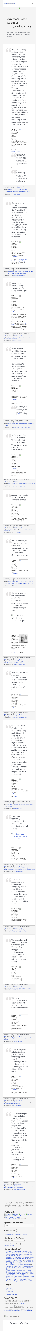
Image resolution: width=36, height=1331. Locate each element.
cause (10, 423)
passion (8, 1187)
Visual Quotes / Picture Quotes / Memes (15, 1234)
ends (13, 423)
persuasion (29, 930)
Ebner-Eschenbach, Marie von (21, 427)
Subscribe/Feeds (13, 1219)
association (11, 529)
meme (31, 661)
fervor (5, 583)
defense (19, 661)
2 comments (17, 1184)
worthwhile (7, 193)
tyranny (10, 806)
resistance (16, 273)
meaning (28, 1102)
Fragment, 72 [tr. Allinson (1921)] (23, 1281)
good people (18, 583)
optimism (24, 189)
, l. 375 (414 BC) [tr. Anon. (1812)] (20, 1274)
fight (13, 1038)
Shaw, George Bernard (19, 1189)
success (23, 191)
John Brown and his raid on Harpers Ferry (19, 260)
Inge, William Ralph (18, 871)
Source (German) (16, 402)
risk (14, 191)
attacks (10, 661)
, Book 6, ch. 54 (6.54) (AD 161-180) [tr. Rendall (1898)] (19, 1261)
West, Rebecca (17, 532)
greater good (22, 337)
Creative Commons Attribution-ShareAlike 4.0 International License (18, 1310)
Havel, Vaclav (16, 194)
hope (20, 189)
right (15, 338)
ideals (5, 869)
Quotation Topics (9, 1245)
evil (26, 423)
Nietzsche (16, 653)
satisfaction (12, 1103)
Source (15, 147)
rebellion (10, 273)
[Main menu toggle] (32, 3)
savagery (30, 583)
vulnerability (16, 662)
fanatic (31, 581)
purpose (24, 988)
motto (33, 483)
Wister (20, 414)
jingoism (15, 869)
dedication (11, 271)
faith (9, 189)
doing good (15, 581)
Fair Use (23, 1303)
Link (5, 187)
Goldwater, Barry (17, 808)
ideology (10, 869)
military (17, 716)
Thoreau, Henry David (19, 275)
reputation (7, 530)
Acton (15, 796)
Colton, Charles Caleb (19, 664)
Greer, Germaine (17, 989)
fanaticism (24, 867)
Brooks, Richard (17, 1041)
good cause (14, 189)
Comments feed (10, 1290)
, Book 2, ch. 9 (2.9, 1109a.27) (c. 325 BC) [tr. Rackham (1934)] (19, 1267)
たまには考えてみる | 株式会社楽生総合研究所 (18, 1264)
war (21, 716)
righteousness (8, 191)
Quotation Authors (9, 1244)
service (18, 1103)
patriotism (32, 869)
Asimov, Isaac (17, 340)
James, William (17, 585)
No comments (18, 187)
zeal (9, 485)
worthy (6, 1039)
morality (11, 338)
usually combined (16, 151)
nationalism (25, 869)
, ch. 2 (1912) (19, 1254)
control (10, 804)
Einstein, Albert (17, 1105)
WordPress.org (10, 1291)
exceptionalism (16, 867)
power (6, 806)
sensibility (18, 191)
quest (5, 485)
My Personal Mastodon (10, 1294)
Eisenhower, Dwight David (20, 717)
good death (25, 271)
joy (20, 988)
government (29, 804)
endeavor (21, 483)
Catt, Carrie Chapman (19, 486)
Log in (8, 1286)
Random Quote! (10, 1230)
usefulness (20, 1187)
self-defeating (8, 662)
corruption (22, 529)
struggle (29, 988)
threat (28, 191)
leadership (22, 930)
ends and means (20, 423)
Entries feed (9, 1288)
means (6, 425)
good (9, 337)
